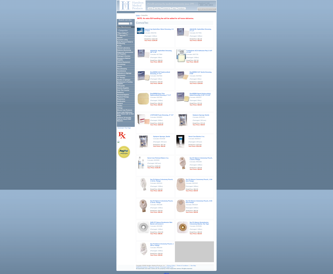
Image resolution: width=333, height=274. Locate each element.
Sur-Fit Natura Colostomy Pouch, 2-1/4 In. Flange (161, 201)
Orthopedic (121, 86)
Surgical (120, 103)
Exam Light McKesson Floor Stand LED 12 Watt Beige (125, 113)
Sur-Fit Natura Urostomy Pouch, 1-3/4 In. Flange (162, 244)
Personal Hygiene (123, 94)
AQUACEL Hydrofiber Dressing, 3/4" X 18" (161, 51)
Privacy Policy (171, 265)
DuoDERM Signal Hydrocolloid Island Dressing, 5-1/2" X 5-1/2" (200, 94)
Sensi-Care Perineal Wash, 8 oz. (158, 158)
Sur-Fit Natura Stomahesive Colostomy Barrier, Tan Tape (199, 223)
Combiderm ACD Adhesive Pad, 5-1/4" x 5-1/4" (199, 51)
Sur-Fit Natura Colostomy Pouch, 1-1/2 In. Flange (201, 158)
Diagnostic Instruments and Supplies (125, 53)
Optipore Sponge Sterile (201, 115)
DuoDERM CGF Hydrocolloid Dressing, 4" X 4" (160, 72)
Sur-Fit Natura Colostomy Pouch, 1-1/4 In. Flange (161, 180)
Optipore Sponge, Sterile (161, 136)
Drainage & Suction (123, 56)
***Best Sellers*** (122, 33)
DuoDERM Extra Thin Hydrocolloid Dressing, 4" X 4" (160, 94)
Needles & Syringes (123, 80)
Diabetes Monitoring (124, 50)
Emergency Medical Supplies (123, 59)
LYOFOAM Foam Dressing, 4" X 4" (162, 115)
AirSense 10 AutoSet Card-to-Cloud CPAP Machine (124, 119)
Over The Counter (123, 90)
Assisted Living (122, 39)
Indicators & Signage (124, 73)
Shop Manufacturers (124, 27)
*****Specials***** (122, 35)
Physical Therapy (123, 97)
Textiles (119, 105)
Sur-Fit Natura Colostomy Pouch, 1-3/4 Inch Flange (199, 180)
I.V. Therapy (121, 77)
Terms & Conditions (182, 265)
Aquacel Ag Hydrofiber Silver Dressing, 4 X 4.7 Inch (159, 29)
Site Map (193, 265)
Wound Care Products (124, 110)
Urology (120, 108)
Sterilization (121, 101)
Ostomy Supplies (123, 88)
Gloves (119, 66)
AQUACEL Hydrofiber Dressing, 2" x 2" (200, 29)
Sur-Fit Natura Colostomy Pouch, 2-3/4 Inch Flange (199, 201)
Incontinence (121, 71)
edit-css (166, 273)
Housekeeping (122, 68)
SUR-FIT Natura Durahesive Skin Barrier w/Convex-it (161, 223)
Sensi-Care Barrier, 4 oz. (196, 136)
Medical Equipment (123, 62)
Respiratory (121, 99)
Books (119, 45)
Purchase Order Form (166, 267)
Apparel (119, 37)
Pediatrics (120, 92)
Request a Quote (154, 267)
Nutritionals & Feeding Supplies (125, 82)
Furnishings (121, 64)
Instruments (121, 75)
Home (138, 15)
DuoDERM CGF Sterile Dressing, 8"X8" (201, 72)
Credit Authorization (142, 267)
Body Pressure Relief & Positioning (125, 42)
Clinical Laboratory (123, 48)
